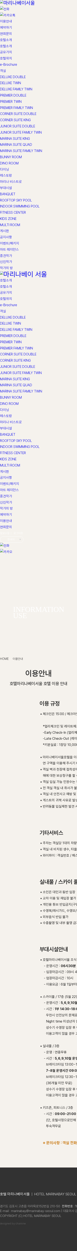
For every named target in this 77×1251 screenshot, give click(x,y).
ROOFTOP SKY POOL (16, 200)
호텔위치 (6, 58)
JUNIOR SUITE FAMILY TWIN (21, 132)
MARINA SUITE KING (15, 139)
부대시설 (6, 188)
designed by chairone (13, 1223)
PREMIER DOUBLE (13, 95)
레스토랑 (6, 175)
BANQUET (7, 194)
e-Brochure (8, 65)
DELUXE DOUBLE (13, 77)
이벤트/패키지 (9, 243)
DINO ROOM (9, 163)
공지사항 (6, 237)
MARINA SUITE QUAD (16, 145)
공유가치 (6, 52)
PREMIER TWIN (11, 102)
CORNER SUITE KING (15, 120)
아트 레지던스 (9, 250)
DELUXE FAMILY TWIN (16, 89)
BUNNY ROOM (11, 157)
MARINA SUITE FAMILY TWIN (21, 151)
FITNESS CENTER (13, 212)
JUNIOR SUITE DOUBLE (17, 126)
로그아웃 (18, 533)
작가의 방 (6, 268)
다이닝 (4, 169)
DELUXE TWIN (10, 83)
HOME (4, 659)
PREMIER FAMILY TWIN (16, 108)
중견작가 (6, 256)
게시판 (4, 231)
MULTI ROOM (10, 225)
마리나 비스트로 (11, 182)
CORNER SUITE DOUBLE (18, 114)
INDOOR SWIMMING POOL (20, 206)
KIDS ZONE (8, 219)
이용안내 (6, 21)
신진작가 (6, 262)
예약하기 (6, 27)
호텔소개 (6, 40)
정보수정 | (5, 533)
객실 (3, 71)
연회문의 (6, 34)
